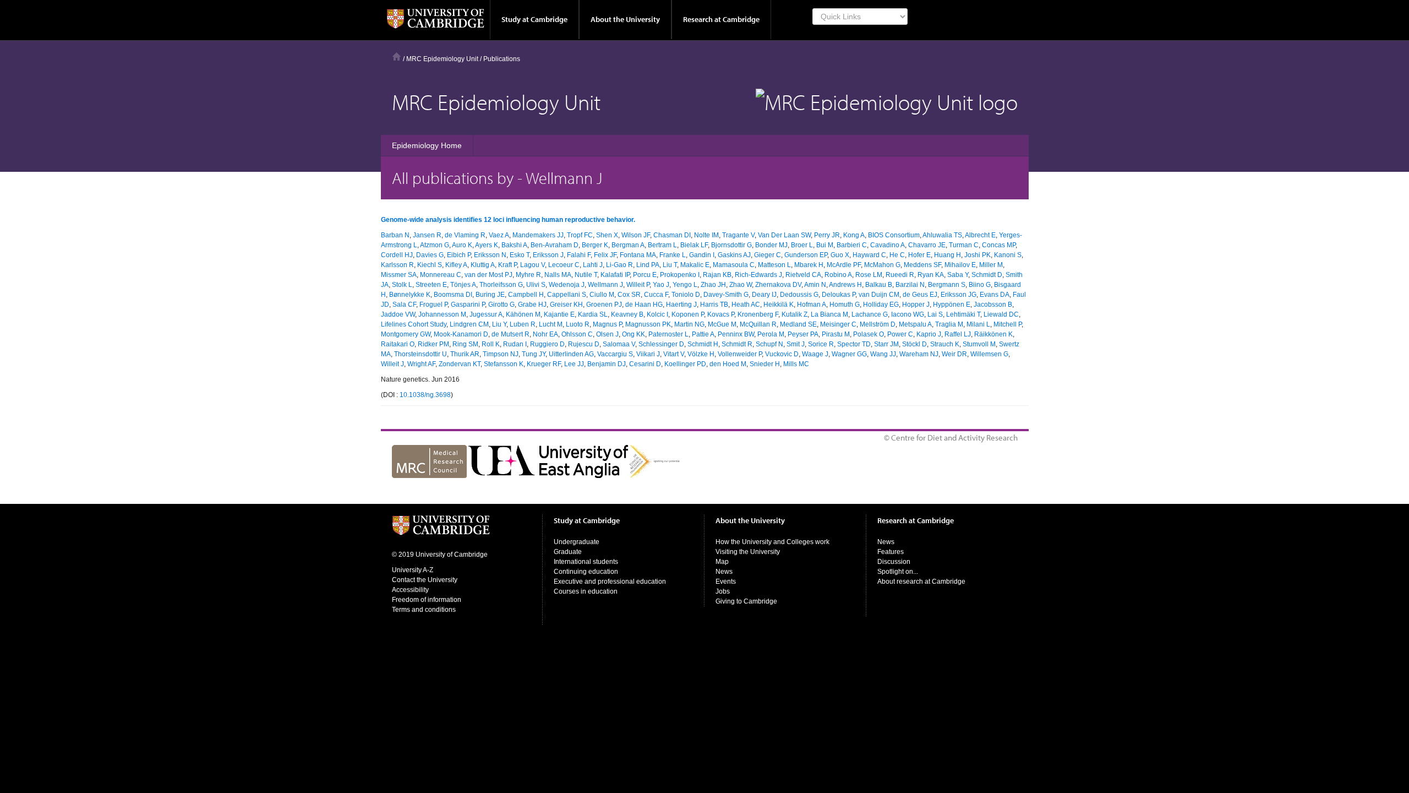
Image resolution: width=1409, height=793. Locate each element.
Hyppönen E (951, 304)
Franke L (672, 255)
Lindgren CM (469, 324)
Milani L (978, 324)
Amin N (815, 285)
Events (726, 581)
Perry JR (827, 235)
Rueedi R (900, 275)
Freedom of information (426, 600)
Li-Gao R (619, 265)
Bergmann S (946, 285)
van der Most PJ (488, 275)
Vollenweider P (740, 354)
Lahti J (593, 265)
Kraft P (507, 265)
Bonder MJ (771, 245)
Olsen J (607, 334)
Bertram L (662, 245)
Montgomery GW (405, 334)
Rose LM (868, 275)
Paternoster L (668, 334)
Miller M (991, 265)
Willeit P (637, 285)
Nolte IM (706, 235)
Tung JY (533, 354)
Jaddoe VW (398, 314)
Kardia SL (593, 314)
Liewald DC (1001, 314)
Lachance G (869, 314)
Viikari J (648, 354)
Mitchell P (1007, 324)
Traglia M (949, 324)
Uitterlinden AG (571, 354)
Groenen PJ (604, 304)
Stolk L (402, 285)
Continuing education (586, 571)
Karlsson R (397, 265)
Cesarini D (645, 364)
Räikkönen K (993, 334)
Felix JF (605, 255)
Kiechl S (429, 265)
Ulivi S (535, 285)
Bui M (824, 245)
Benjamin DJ (606, 364)
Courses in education (586, 591)
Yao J (661, 285)
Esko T (519, 255)
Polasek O (868, 334)
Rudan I (515, 344)
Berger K (595, 245)
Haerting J (681, 304)
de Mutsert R (510, 334)
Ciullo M (601, 294)
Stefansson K (503, 364)
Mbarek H (808, 265)
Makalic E (694, 265)
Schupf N (769, 344)
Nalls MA (557, 275)
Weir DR (954, 354)
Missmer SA (399, 275)
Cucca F (656, 294)
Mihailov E (960, 265)
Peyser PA (803, 334)
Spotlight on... (897, 571)
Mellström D (877, 324)
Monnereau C (440, 275)
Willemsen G (989, 354)
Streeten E (431, 285)
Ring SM (465, 344)
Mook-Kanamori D (461, 334)
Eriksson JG (958, 294)
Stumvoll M (979, 344)
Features (890, 552)
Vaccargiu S (615, 354)
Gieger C (767, 255)
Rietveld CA (803, 275)
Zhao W (740, 285)
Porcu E (645, 275)
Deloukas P (838, 294)
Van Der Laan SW (784, 235)
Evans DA (994, 294)
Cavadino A (887, 245)
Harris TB (714, 304)
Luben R (523, 324)
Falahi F (579, 255)
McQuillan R (758, 324)
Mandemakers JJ (538, 235)
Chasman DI (672, 235)
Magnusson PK (648, 324)
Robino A (838, 275)
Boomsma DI (453, 294)
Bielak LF (694, 245)
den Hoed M (727, 364)
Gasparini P (468, 304)
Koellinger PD (685, 364)
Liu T (670, 265)
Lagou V (532, 265)
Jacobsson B (993, 304)
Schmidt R (737, 344)
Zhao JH (713, 285)
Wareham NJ (918, 354)
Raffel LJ (957, 334)
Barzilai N (910, 285)
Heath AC (745, 304)
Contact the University (424, 580)
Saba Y (957, 275)
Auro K (462, 245)
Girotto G (501, 304)
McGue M (722, 324)
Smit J (796, 344)
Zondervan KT (459, 364)
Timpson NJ (500, 354)
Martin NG (689, 324)
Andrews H (845, 285)
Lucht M (550, 324)
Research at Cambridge (721, 19)
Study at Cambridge (534, 19)
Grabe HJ (532, 304)
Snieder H (765, 364)
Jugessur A (486, 314)
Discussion (893, 562)
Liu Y (499, 324)
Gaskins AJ (734, 255)
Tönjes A (463, 285)
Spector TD (854, 344)
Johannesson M (442, 314)
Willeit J (392, 364)
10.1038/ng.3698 (425, 395)
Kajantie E (559, 314)
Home (396, 56)
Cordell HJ (397, 255)
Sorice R (821, 344)
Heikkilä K (778, 304)
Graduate (568, 552)
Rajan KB (717, 275)
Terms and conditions (424, 609)
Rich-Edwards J (758, 275)
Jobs (723, 591)
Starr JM (886, 344)
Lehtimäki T (963, 314)
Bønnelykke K (409, 294)
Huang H (947, 255)
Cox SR (629, 294)
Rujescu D (583, 344)
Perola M (770, 334)
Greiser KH (566, 304)
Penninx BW (736, 334)
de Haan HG (644, 304)
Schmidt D (986, 275)
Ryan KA (931, 275)
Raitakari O (397, 344)
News (724, 571)
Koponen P (687, 314)
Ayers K (486, 245)
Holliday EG (881, 304)
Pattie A (703, 334)
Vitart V (673, 354)
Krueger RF (544, 364)
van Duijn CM (879, 294)
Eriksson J (548, 255)
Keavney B (627, 314)
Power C (900, 334)
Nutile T (586, 275)
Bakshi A (514, 245)
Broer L (802, 245)
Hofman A (811, 304)
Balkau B (878, 285)
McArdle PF (844, 265)
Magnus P (607, 324)
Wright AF (421, 364)
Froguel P (433, 304)
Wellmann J (605, 285)
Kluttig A (483, 265)
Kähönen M (523, 314)
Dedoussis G (799, 294)
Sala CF (404, 304)
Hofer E (919, 255)
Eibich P (459, 255)
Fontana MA (638, 255)
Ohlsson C (577, 334)
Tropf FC (580, 235)
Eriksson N (490, 255)
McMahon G (882, 265)
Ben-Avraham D (554, 245)
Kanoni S (1008, 255)
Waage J (815, 354)
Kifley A (456, 265)
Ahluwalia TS (942, 235)
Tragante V (738, 235)
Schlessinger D (661, 344)
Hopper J (916, 304)
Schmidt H (702, 344)
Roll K (491, 344)
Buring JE (490, 294)
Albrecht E (980, 235)
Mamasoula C (734, 265)
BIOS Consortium (894, 235)
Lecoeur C (564, 265)
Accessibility (410, 590)
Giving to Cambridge (746, 601)
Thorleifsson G (501, 285)
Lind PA (647, 265)
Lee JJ (574, 364)
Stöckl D (914, 344)
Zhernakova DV (778, 285)
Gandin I (701, 255)
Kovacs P (720, 314)
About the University (625, 19)
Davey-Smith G (726, 294)
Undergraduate (576, 542)
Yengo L (685, 285)
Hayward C (869, 255)
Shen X (607, 235)
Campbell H (526, 294)
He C (897, 255)
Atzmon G (434, 245)
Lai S (935, 314)
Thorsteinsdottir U (420, 354)
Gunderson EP (805, 255)
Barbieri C (852, 245)
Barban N (395, 235)
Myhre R (528, 275)
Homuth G (844, 304)
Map (722, 562)
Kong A (854, 235)
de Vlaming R (465, 235)
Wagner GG (849, 354)
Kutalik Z (794, 314)
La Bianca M (829, 314)
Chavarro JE (927, 245)
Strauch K (944, 344)
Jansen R (427, 235)
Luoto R (577, 324)
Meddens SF (922, 265)
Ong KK (633, 334)
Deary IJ (764, 294)
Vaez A (499, 235)
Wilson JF (635, 235)
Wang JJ (883, 354)
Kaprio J (928, 334)
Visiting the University (748, 552)
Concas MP (998, 245)
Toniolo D (685, 294)
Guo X (840, 255)
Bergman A (628, 245)
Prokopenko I (680, 275)
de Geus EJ (920, 294)
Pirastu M (836, 334)
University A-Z (412, 570)
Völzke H (700, 354)
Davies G (430, 255)
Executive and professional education (610, 581)
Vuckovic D (782, 354)
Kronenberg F (758, 314)
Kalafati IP (615, 275)
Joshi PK (977, 255)
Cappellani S (566, 294)
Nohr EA (545, 334)
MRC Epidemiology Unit (442, 59)
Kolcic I (657, 314)
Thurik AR (464, 354)
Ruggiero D (547, 344)
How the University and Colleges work (772, 542)
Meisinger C (838, 324)
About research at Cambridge (921, 581)
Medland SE (798, 324)
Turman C (964, 245)
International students (586, 562)
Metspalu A (915, 324)
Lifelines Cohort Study (413, 324)
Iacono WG (907, 314)
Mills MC (796, 364)
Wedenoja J (567, 285)
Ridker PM (433, 344)
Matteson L (774, 265)
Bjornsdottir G (731, 245)
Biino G (980, 285)
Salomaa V (619, 344)
